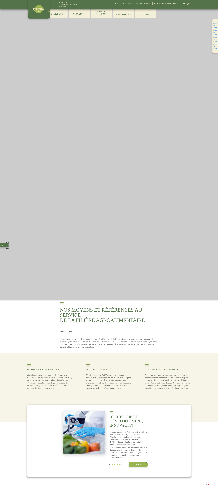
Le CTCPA (146, 15)
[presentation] (142, 462)
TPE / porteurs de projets (123, 3)
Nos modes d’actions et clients (101, 13)
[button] (109, 464)
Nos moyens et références (79, 14)
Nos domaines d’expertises (57, 14)
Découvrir (138, 464)
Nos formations (123, 15)
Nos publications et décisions (165, 3)
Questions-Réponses (143, 3)
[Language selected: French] (210, 484)
